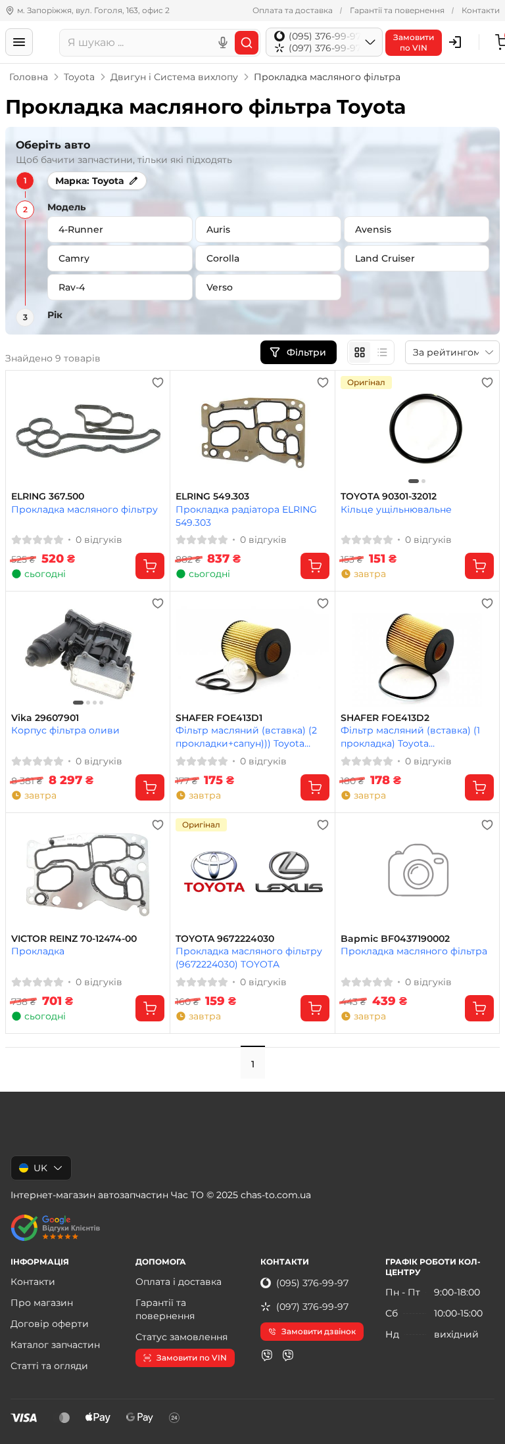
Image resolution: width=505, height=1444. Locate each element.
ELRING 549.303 (212, 496)
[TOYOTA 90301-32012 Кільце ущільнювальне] (417, 431)
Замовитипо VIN (413, 42)
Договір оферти (50, 1324)
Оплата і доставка (178, 1282)
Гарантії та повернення (397, 10)
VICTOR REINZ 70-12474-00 (74, 938)
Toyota (79, 77)
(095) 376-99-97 (312, 1283)
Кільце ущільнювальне (396, 509)
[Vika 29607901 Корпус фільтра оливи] (87, 652)
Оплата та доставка (292, 10)
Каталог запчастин (55, 1345)
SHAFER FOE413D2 (385, 718)
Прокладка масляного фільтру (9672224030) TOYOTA (249, 957)
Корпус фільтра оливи (65, 730)
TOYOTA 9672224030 (225, 938)
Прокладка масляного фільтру (84, 509)
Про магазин (42, 1303)
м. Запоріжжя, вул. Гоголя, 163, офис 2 (93, 10)
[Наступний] (480, 431)
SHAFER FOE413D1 (219, 718)
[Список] (382, 352)
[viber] (267, 1355)
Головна (28, 77)
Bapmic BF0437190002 (395, 938)
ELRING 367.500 (47, 496)
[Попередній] (353, 431)
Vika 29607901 (45, 718)
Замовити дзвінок (318, 1331)
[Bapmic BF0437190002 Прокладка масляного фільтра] (417, 873)
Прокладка (37, 951)
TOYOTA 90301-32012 (389, 496)
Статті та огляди (49, 1366)
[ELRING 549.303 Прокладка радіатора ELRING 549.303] (252, 431)
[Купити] (149, 566)
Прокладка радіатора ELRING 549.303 (246, 515)
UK (40, 1168)
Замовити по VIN (191, 1357)
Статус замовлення (181, 1337)
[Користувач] (455, 42)
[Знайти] (246, 43)
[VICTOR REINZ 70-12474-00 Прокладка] (87, 873)
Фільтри (308, 352)
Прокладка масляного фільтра (414, 951)
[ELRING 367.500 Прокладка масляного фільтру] (87, 431)
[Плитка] (359, 352)
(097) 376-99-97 (312, 1307)
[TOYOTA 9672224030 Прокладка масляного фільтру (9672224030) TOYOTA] (252, 873)
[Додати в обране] (157, 382)
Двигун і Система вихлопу (174, 77)
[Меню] (19, 42)
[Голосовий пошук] (222, 43)
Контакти (481, 10)
